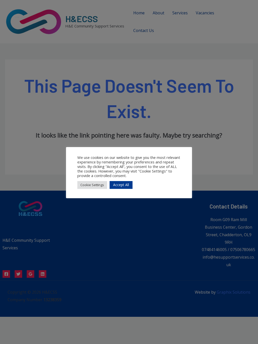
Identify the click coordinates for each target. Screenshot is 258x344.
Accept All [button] (121, 184)
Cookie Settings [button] (92, 185)
